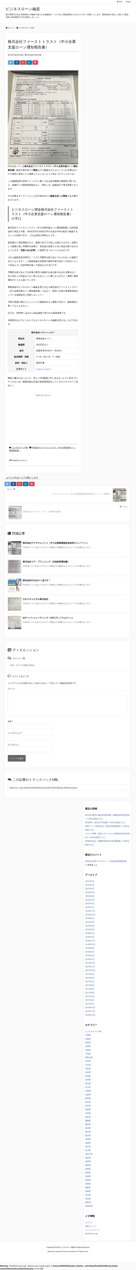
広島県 (88, 1113)
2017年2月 (89, 1000)
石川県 (88, 1150)
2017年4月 (89, 992)
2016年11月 (90, 1011)
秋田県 (88, 1169)
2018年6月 (89, 948)
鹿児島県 (89, 1206)
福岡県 (88, 1161)
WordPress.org (91, 1233)
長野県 (88, 1184)
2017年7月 (89, 981)
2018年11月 (90, 940)
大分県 (88, 1065)
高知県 (88, 1198)
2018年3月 (89, 959)
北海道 (88, 1050)
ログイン (89, 1222)
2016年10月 (90, 1015)
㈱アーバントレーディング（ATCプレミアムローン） (48, 617)
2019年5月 (89, 926)
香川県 (88, 1195)
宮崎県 (88, 1080)
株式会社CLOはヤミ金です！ (37, 580)
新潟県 (88, 1128)
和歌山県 (89, 1057)
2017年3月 (89, 996)
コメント (11, 688)
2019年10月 (90, 914)
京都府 (88, 1039)
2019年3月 (89, 933)
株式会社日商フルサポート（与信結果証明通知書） (106, 861)
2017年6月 (89, 985)
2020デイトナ (93, 1256)
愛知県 (88, 1124)
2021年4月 (89, 881)
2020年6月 (90, 896)
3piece (23, 460)
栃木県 (88, 1135)
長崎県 (88, 1180)
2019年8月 (89, 922)
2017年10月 (90, 970)
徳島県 (88, 1117)
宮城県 (88, 1076)
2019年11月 (90, 911)
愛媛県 (88, 1120)
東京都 (88, 1132)
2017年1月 (89, 1004)
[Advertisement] (43, 416)
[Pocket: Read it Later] (35, 62)
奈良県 (88, 1072)
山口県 (88, 1087)
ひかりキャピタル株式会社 (35, 599)
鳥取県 (88, 1202)
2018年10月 (90, 944)
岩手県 (88, 1106)
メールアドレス (15, 733)
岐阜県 (88, 1098)
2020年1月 (89, 907)
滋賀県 (88, 1143)
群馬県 (88, 1172)
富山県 (88, 1083)
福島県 (88, 1165)
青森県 (88, 1187)
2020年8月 (90, 892)
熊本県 (88, 1146)
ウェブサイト (13, 744)
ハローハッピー (43, 369)
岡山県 (88, 1102)
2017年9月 (89, 974)
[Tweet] (11, 62)
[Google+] (23, 62)
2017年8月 (89, 978)
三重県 (88, 1035)
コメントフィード (92, 1230)
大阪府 (88, 1068)
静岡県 (88, 1191)
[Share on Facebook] (17, 62)
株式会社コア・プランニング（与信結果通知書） (46, 561)
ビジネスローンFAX (20, 447)
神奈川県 (89, 1154)
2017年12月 (90, 963)
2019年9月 (89, 918)
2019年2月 (89, 937)
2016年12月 (90, 1007)
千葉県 (88, 1054)
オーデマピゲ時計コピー (79, 1256)
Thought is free (82, 1251)
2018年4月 (89, 955)
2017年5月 (89, 989)
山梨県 (88, 1094)
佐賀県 (88, 1042)
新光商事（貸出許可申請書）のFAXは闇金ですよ (105, 822)
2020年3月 (90, 900)
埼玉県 (88, 1061)
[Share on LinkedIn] (29, 62)
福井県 (88, 1158)
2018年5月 (89, 952)
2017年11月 (90, 966)
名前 (10, 721)
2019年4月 (89, 929)
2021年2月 (89, 888)
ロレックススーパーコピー (47, 1256)
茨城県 (88, 1176)
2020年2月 (89, 903)
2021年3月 (89, 885)
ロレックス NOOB (63, 1256)
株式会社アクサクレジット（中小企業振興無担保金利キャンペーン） (56, 543)
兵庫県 (88, 1046)
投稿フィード (90, 1226)
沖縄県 (88, 1139)
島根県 (88, 1109)
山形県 (88, 1091)
